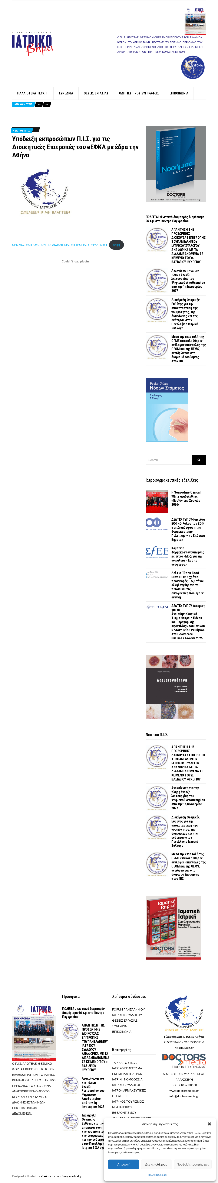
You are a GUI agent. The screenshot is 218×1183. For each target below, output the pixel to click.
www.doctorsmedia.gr (184, 1090)
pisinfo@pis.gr (184, 1048)
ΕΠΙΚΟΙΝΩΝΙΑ (178, 93)
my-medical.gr (73, 1176)
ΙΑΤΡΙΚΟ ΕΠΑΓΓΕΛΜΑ (127, 1068)
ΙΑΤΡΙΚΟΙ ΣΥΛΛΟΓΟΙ (126, 1085)
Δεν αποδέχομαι (156, 1164)
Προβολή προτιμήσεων (192, 1164)
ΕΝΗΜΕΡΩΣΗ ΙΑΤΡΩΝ (127, 1074)
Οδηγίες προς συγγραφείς (139, 93)
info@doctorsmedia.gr (184, 1096)
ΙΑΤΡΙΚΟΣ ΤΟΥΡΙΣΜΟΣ (128, 1101)
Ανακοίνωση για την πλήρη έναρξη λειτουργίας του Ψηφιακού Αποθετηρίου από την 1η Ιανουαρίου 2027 (188, 280)
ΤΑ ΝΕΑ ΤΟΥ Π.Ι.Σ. (124, 1062)
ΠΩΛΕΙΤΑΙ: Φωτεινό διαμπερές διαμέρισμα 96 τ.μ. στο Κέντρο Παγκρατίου (175, 219)
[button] (209, 1124)
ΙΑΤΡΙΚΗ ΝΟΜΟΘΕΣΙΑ (127, 1079)
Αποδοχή (123, 1164)
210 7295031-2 (194, 1042)
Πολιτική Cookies (158, 1174)
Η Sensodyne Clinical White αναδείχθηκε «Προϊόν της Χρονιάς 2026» (186, 498)
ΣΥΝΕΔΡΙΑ (66, 93)
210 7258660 (172, 1042)
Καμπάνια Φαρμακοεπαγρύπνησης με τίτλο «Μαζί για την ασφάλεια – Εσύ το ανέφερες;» (187, 556)
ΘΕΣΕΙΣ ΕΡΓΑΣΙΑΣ (96, 93)
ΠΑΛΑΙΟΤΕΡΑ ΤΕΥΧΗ (32, 93)
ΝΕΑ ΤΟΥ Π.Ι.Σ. (22, 130)
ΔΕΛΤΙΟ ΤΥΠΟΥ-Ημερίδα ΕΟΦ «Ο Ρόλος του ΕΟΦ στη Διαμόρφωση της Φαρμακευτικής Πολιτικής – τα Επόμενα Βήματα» (188, 529)
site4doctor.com (51, 1176)
